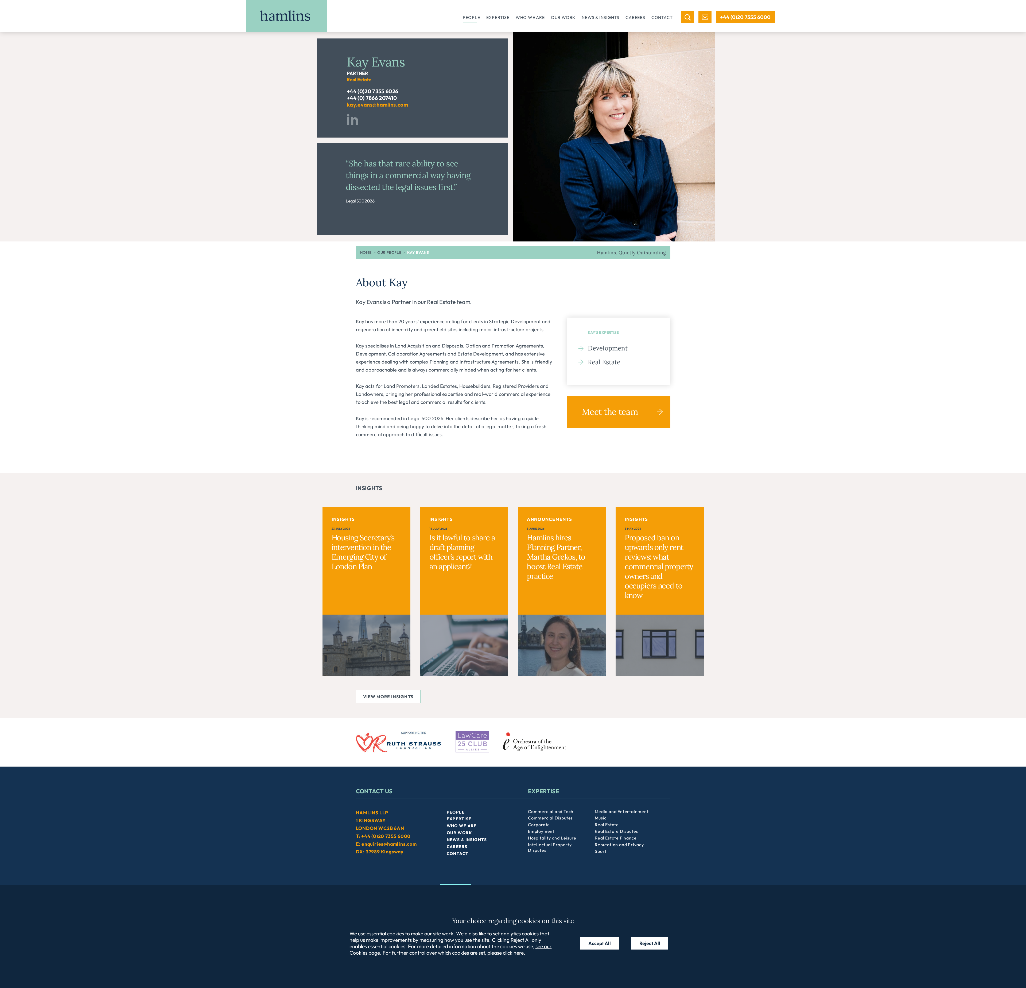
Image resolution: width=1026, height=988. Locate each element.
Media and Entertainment (621, 811)
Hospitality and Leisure (552, 838)
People (471, 17)
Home (366, 252)
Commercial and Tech (550, 811)
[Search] (687, 17)
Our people (389, 252)
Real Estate (604, 362)
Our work (563, 17)
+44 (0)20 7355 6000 (745, 17)
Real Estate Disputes (616, 831)
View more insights (388, 696)
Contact (662, 17)
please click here (505, 953)
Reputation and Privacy (619, 844)
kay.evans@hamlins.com (377, 104)
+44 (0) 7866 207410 (372, 98)
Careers (635, 17)
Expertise (498, 17)
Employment (541, 831)
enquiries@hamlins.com (389, 844)
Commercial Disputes (550, 818)
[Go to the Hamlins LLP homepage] (286, 16)
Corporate (539, 824)
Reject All (649, 943)
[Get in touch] (705, 17)
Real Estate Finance (615, 838)
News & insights (600, 17)
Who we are (530, 17)
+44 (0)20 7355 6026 (372, 91)
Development (608, 348)
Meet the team (610, 411)
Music (601, 818)
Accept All (599, 943)
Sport (601, 851)
